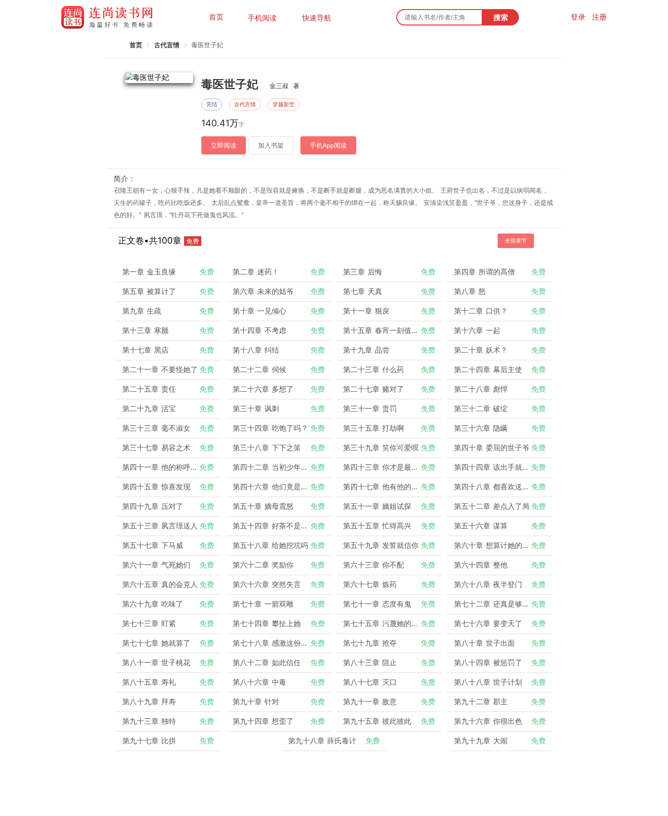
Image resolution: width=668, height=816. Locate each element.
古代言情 (166, 45)
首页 (216, 16)
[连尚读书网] (109, 17)
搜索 (501, 17)
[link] (136, 45)
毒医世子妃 (207, 45)
